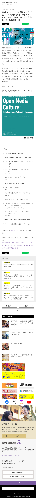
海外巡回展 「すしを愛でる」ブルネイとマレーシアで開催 (22, 356)
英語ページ (14, 231)
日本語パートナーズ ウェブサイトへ (13, 436)
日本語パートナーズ (17, 472)
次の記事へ (26, 306)
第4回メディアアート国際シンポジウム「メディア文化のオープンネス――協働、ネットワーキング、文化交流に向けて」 (18, 245)
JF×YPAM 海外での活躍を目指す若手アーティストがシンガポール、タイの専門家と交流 (22, 323)
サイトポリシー (18, 493)
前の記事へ (9, 306)
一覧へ (17, 310)
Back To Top (18, 483)
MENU (32, 3)
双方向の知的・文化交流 (17, 476)
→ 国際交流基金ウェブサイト (10, 455)
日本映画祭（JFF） (16, 343)
